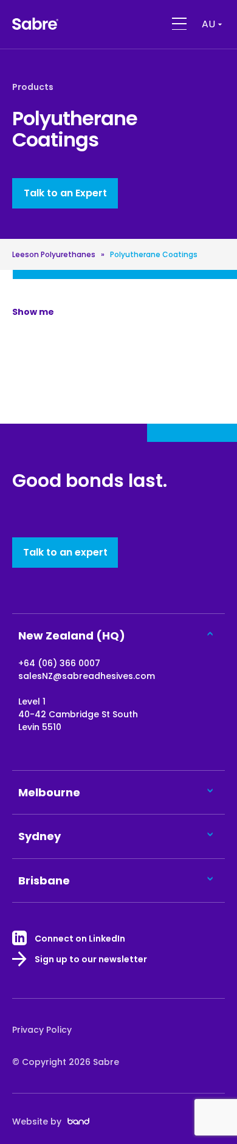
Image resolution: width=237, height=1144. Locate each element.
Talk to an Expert (65, 193)
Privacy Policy (42, 1030)
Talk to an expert (65, 552)
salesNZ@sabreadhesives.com (86, 676)
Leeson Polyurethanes (53, 254)
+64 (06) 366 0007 (59, 663)
